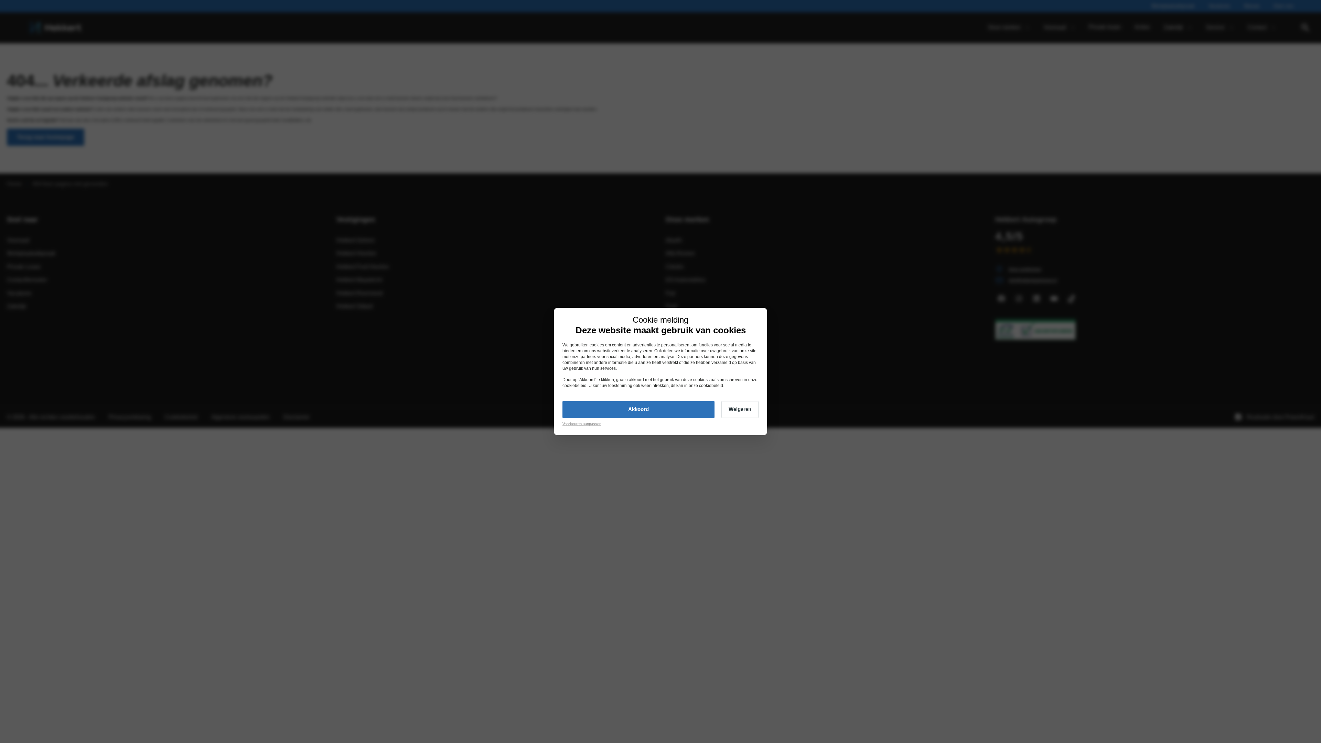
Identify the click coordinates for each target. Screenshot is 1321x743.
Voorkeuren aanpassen (581, 424)
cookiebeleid (574, 385)
